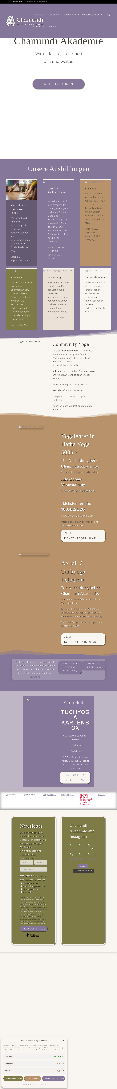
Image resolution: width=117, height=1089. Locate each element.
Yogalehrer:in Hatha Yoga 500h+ (19, 209)
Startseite (38, 15)
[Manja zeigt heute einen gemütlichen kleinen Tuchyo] (92, 848)
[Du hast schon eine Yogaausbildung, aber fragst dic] (83, 857)
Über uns (52, 15)
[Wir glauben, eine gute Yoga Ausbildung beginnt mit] (74, 848)
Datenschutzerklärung (29, 1084)
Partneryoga (55, 277)
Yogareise (35, 676)
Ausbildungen (69, 15)
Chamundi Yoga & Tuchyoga (70, 667)
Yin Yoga (90, 188)
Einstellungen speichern (54, 1078)
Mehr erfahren (58, 84)
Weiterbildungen (91, 15)
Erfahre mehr (38, 921)
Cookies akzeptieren (13, 1078)
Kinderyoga (18, 277)
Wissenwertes (30, 883)
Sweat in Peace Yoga (94, 665)
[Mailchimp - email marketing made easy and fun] (32, 936)
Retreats (27, 892)
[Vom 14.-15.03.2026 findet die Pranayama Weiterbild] (92, 857)
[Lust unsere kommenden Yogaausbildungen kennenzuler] (83, 848)
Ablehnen (33, 1078)
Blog (107, 15)
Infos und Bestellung (75, 777)
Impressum (42, 1084)
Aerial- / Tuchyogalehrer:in (58, 192)
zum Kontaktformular (80, 535)
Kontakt (53, 27)
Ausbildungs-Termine (34, 886)
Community (39, 27)
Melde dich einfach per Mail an (77, 521)
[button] (64, 1040)
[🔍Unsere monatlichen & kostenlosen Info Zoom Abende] (74, 857)
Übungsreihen (30, 889)
